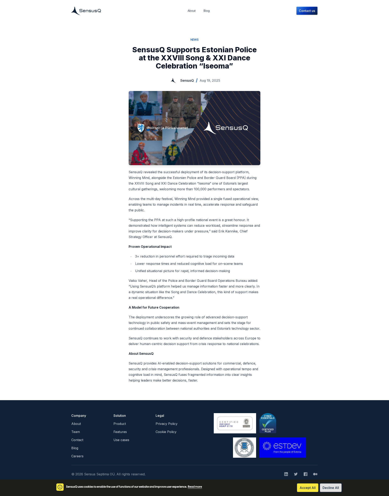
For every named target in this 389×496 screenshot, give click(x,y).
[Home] (86, 11)
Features (120, 432)
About (76, 424)
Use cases (121, 440)
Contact (77, 440)
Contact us (307, 11)
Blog (74, 448)
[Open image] (194, 128)
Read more (195, 487)
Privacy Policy (166, 424)
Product (119, 424)
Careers (77, 456)
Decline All (331, 488)
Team (75, 432)
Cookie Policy (166, 432)
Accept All (308, 488)
